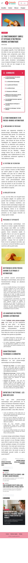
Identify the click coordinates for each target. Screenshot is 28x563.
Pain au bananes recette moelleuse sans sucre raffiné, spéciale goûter (13, 486)
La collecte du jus (10, 88)
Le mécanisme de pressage (12, 81)
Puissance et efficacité (11, 91)
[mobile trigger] (2, 3)
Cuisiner (6, 472)
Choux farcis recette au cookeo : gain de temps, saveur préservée (13, 475)
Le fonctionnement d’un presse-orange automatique (12, 77)
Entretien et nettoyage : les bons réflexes (13, 109)
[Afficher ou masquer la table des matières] (19, 73)
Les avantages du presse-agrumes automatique (13, 100)
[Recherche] (21, 3)
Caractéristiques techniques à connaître (12, 104)
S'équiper (4, 32)
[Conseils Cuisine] (10, 3)
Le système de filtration (12, 84)
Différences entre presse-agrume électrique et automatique (13, 95)
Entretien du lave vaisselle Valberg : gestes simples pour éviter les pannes (13, 515)
